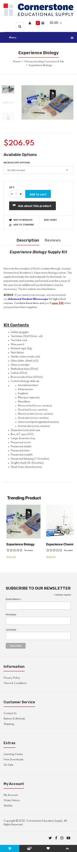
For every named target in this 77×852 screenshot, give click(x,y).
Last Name (11, 630)
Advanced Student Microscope (28, 299)
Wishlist (8, 806)
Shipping (9, 724)
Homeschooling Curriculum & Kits (44, 61)
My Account (11, 795)
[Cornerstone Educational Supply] (38, 15)
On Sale (8, 765)
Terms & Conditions (15, 683)
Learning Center (13, 754)
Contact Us (10, 713)
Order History (12, 800)
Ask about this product (34, 206)
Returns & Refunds (14, 719)
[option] (47, 102)
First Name (11, 614)
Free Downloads (13, 759)
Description (27, 240)
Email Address (13, 599)
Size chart (50, 220)
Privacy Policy (12, 678)
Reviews (53, 240)
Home (17, 61)
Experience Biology (20, 544)
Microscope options (17, 163)
